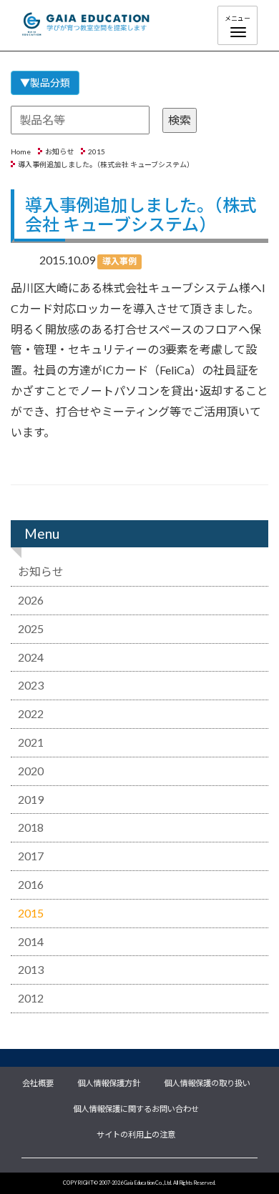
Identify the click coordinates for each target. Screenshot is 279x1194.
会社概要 (38, 1081)
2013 (31, 969)
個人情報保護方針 (108, 1081)
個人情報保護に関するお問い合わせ (136, 1107)
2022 (31, 713)
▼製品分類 (45, 82)
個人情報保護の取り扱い (207, 1081)
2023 (31, 685)
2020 (31, 770)
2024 (31, 657)
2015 (96, 151)
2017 (31, 855)
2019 (31, 799)
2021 (31, 742)
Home (21, 151)
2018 (31, 827)
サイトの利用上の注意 (136, 1133)
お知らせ (59, 151)
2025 (31, 628)
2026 (31, 600)
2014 (31, 941)
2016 (31, 884)
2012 (31, 998)
